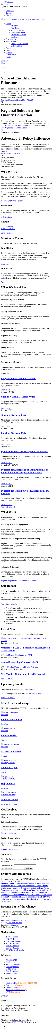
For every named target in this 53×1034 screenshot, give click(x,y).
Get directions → (7, 217)
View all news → (8, 679)
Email (14, 985)
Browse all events (36, 693)
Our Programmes (12, 967)
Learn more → (6, 390)
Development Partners (19, 44)
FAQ (13, 992)
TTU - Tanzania (12, 937)
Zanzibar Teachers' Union (14, 433)
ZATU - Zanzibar (13, 948)
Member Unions (17, 30)
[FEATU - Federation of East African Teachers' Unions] (23, 19)
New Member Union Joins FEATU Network (23, 674)
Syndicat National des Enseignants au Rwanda (24, 451)
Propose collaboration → (10, 849)
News (8, 50)
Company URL (7, 866)
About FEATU (12, 960)
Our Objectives (12, 971)
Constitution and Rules (20, 32)
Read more (5, 264)
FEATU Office (21, 983)
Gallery (9, 52)
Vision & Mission (13, 964)
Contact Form (17, 987)
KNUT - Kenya (12, 939)
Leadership (15, 37)
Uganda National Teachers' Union (18, 396)
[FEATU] (5, 61)
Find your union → (8, 833)
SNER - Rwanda (12, 943)
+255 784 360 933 (8, 4)
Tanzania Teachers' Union (14, 415)
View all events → (8, 698)
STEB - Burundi (12, 946)
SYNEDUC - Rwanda (15, 950)
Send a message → (8, 233)
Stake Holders (16, 46)
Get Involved (11, 55)
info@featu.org (7, 2)
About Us (14, 26)
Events (8, 48)
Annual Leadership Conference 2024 (19, 662)
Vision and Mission (18, 35)
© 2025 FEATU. (16, 1022)
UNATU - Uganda (13, 941)
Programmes (11, 39)
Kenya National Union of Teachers (18, 378)
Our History (15, 28)
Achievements (11, 973)
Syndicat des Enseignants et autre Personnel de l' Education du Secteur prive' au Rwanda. (25, 471)
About (8, 24)
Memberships (11, 41)
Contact (9, 57)
